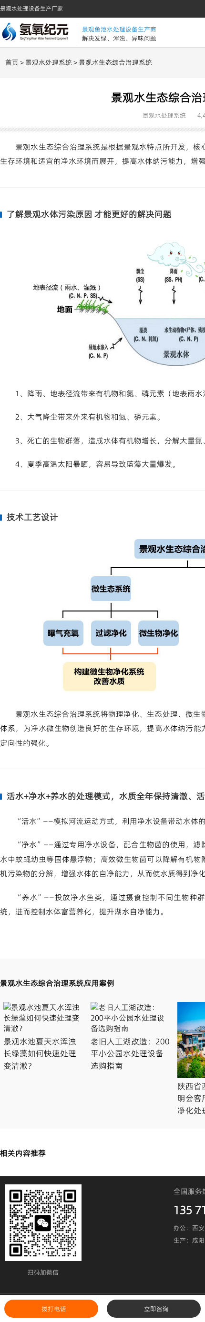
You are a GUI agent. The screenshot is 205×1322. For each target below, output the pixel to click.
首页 (12, 62)
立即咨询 (156, 1308)
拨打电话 (53, 1308)
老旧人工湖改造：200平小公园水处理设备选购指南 (130, 1054)
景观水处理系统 (48, 62)
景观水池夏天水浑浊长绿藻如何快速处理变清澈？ (39, 1054)
